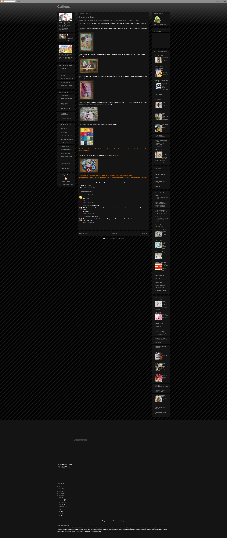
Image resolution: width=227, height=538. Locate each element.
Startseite (114, 233)
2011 (60, 491)
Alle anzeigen (165, 162)
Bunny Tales (159, 323)
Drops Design (159, 275)
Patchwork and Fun (66, 149)
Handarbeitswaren (66, 142)
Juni (60, 513)
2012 (60, 489)
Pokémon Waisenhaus (66, 184)
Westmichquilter (160, 210)
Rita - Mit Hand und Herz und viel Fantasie (161, 68)
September (62, 506)
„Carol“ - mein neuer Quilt (165, 104)
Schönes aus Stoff (66, 156)
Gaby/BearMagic (87, 216)
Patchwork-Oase (65, 153)
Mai (60, 515)
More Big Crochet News (164, 377)
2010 (60, 493)
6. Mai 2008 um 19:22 (88, 202)
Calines (63, 7)
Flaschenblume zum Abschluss (165, 72)
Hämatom (63, 75)
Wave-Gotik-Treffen (66, 85)
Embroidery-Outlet (66, 135)
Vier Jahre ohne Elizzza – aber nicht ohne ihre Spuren (161, 220)
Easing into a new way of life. (165, 315)
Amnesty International (64, 113)
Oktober (61, 504)
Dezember (61, 500)
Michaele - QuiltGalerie (159, 100)
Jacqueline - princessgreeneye (160, 112)
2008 (60, 498)
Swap (93, 187)
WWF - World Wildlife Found (65, 104)
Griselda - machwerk (161, 124)
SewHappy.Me (159, 202)
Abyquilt (158, 352)
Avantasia (64, 71)
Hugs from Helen (160, 338)
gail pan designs (160, 390)
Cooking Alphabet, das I (161, 386)
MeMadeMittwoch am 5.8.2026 (165, 59)
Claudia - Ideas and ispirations (161, 150)
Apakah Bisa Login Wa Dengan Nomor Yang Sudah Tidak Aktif (161, 333)
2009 (60, 495)
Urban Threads (65, 168)
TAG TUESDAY (159, 135)
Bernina (157, 385)
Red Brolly (158, 282)
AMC (84, 187)
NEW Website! (159, 391)
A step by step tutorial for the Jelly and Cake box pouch (161, 341)
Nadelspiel (158, 216)
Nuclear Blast (65, 146)
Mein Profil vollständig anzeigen (70, 39)
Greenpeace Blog (66, 118)
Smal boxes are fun (164, 355)
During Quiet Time (160, 262)
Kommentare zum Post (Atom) (116, 238)
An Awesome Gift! (164, 398)
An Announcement (160, 136)
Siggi (90, 187)
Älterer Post (144, 233)
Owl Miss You (159, 226)
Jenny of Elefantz (160, 300)
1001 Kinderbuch (66, 129)
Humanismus (64, 95)
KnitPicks (158, 171)
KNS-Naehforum (160, 178)
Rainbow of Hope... (160, 349)
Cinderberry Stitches (161, 330)
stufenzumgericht (88, 205)
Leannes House (160, 406)
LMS (156, 195)
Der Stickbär (64, 132)
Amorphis (63, 68)
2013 (60, 486)
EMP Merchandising (67, 139)
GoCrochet (158, 374)
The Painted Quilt (160, 395)
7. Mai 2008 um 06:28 (88, 222)
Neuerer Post (83, 233)
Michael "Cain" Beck (67, 78)
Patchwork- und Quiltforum (160, 182)
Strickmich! (158, 94)
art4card (92, 54)
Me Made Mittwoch (161, 56)
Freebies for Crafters (161, 230)
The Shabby (159, 240)
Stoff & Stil (64, 160)
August (61, 509)
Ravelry (157, 186)
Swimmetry (158, 96)
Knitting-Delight (160, 174)
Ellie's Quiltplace (160, 278)
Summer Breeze (65, 82)
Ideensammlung (160, 252)
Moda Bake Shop (160, 290)
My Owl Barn (159, 225)
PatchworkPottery (160, 363)
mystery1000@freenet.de (63, 468)
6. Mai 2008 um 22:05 (88, 213)
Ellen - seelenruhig (161, 140)
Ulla (80, 76)
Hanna (85, 194)
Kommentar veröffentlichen (88, 226)
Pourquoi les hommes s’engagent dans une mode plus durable (161, 205)
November (61, 502)
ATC (87, 187)
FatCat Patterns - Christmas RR (160, 286)
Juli (60, 511)
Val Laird (158, 312)
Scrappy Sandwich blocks (164, 233)
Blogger (123, 521)
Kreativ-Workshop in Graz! (164, 127)
